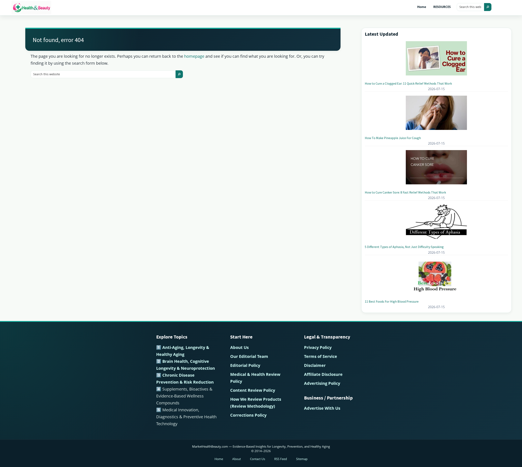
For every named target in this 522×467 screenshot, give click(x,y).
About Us (239, 347)
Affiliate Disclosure (323, 374)
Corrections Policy (248, 415)
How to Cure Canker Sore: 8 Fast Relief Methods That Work (405, 192)
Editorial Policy (245, 365)
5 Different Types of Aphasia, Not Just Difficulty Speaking (404, 247)
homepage (194, 56)
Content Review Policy (252, 390)
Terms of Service (320, 356)
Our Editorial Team (249, 356)
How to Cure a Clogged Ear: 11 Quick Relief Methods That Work (408, 83)
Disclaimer (315, 365)
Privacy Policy (318, 347)
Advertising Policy (322, 383)
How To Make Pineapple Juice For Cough (393, 138)
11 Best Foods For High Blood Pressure (392, 301)
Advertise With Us (322, 408)
